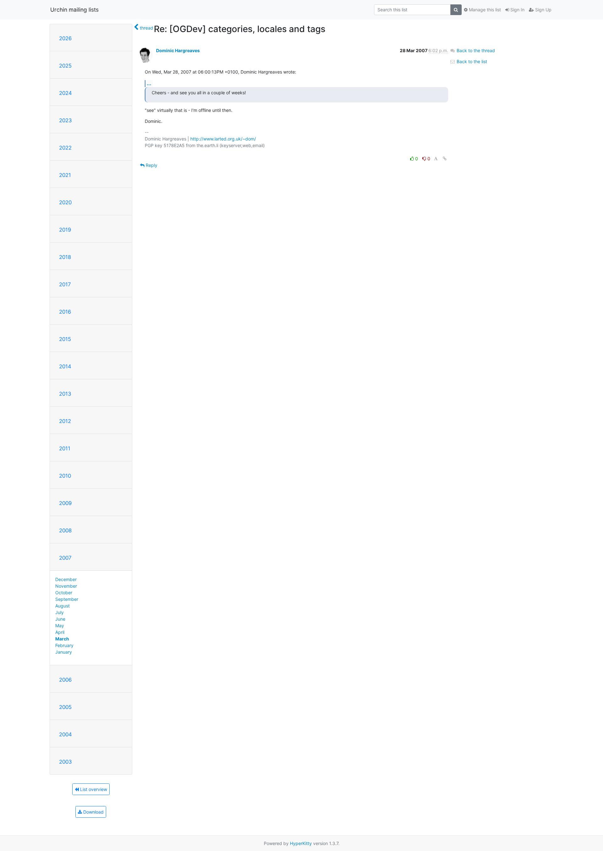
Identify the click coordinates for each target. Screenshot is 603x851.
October (63, 592)
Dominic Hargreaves (178, 50)
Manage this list (484, 9)
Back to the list (471, 61)
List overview (93, 789)
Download (93, 812)
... (149, 83)
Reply (150, 165)
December (66, 579)
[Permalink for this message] (444, 158)
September (66, 599)
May (59, 625)
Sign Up (542, 9)
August (62, 605)
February (64, 645)
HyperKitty (301, 843)
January (63, 652)
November (66, 586)
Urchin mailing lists (74, 9)
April (59, 632)
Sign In (516, 9)
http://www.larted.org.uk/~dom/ (223, 138)
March (62, 638)
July (59, 612)
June (60, 619)
